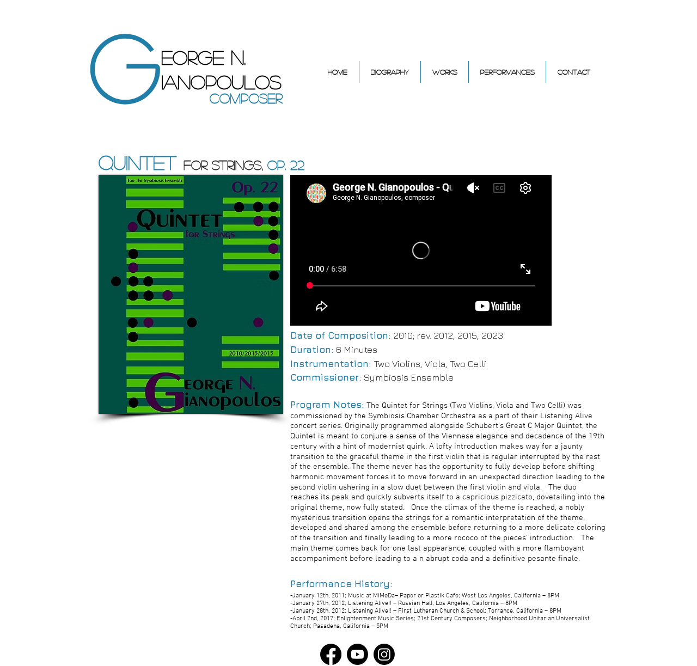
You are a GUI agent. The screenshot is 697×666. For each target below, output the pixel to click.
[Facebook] (330, 654)
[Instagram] (384, 654)
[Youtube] (357, 654)
